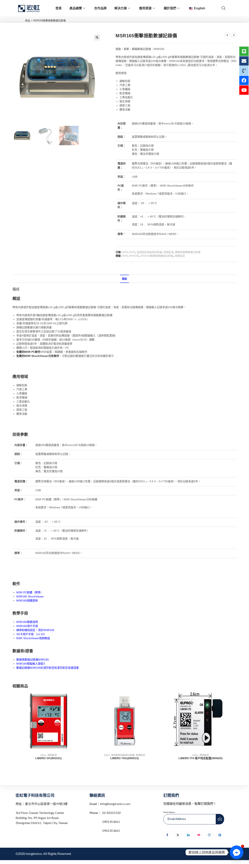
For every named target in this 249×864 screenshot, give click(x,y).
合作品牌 (100, 8)
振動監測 (180, 255)
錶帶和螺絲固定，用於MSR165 (35, 630)
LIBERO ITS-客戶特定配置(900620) (201, 758)
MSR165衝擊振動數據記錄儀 (157, 255)
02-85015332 (111, 812)
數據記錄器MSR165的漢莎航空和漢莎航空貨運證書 (47, 667)
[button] (97, 37)
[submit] (220, 819)
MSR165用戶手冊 (27, 626)
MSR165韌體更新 (27, 600)
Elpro (43, 755)
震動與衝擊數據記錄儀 (187, 252)
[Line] (220, 835)
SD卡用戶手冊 (25, 634)
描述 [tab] (124, 278)
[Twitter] (178, 835)
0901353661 (111, 821)
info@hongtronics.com (115, 804)
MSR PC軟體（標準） (29, 592)
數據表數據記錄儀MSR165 (32, 659)
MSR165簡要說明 (27, 621)
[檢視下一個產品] (234, 35)
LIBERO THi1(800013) (124, 758)
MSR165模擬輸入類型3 (30, 663)
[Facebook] (167, 835)
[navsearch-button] (223, 8)
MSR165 (134, 255)
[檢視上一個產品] (227, 35)
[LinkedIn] (188, 835)
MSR (125, 252)
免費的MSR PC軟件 (28, 351)
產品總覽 (75, 8)
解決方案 (120, 8)
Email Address (169, 812)
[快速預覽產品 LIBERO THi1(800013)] (159, 698)
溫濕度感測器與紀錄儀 (149, 252)
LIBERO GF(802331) (48, 758)
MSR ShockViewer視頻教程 (33, 638)
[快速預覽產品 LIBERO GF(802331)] (83, 698)
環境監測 (168, 252)
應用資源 (145, 8)
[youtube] (199, 835)
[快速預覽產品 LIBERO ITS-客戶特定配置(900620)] (235, 698)
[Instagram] (209, 835)
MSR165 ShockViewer (30, 596)
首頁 (58, 8)
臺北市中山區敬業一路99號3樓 (46, 804)
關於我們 (170, 8)
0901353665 (111, 830)
